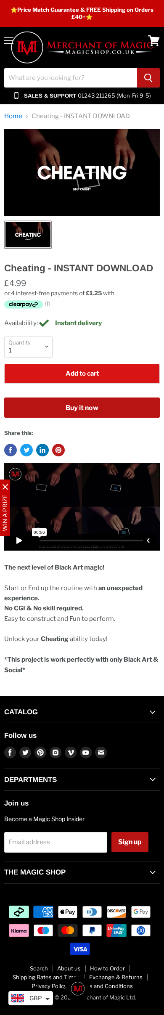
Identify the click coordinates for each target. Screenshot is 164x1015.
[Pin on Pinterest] (58, 450)
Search (39, 968)
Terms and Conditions (104, 986)
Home (13, 116)
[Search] (148, 77)
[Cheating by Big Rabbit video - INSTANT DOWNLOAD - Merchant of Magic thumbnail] (28, 234)
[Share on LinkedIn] (42, 450)
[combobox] (70, 77)
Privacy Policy (49, 986)
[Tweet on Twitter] (26, 450)
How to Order (107, 968)
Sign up (130, 842)
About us (69, 968)
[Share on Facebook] (10, 450)
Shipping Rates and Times (46, 977)
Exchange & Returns (116, 977)
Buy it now (82, 408)
